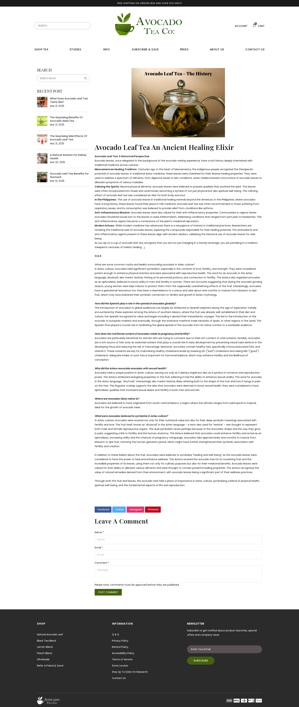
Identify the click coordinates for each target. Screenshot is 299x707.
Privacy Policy (120, 640)
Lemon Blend (45, 647)
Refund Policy (120, 647)
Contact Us (119, 678)
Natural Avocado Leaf (50, 634)
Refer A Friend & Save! (50, 665)
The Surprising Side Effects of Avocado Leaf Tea (68, 137)
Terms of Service (122, 659)
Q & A (115, 634)
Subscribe (200, 660)
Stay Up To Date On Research (130, 672)
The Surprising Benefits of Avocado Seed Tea (66, 119)
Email (99, 547)
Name (99, 532)
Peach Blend (44, 653)
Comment (102, 563)
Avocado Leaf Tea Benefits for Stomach (69, 175)
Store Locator (120, 665)
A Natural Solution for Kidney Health (68, 156)
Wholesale (43, 659)
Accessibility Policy (123, 653)
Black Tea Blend (46, 640)
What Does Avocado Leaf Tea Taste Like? (69, 100)
